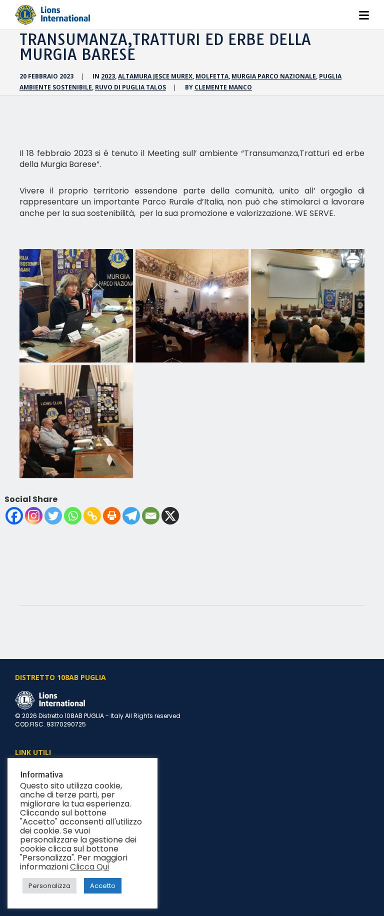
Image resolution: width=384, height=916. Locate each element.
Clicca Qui (89, 866)
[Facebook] (14, 515)
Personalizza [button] (49, 885)
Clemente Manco (223, 87)
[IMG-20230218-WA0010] (76, 421)
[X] (170, 515)
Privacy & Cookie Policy (49, 854)
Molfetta (212, 76)
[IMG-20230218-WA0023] (192, 305)
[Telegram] (131, 515)
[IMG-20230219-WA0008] (76, 305)
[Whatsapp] (73, 515)
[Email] (151, 515)
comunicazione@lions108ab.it (61, 842)
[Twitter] (53, 515)
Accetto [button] (103, 885)
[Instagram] (33, 515)
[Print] (111, 515)
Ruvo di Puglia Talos (130, 87)
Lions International (43, 770)
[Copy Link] (92, 515)
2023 (108, 76)
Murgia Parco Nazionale (274, 76)
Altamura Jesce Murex (155, 76)
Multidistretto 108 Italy (47, 782)
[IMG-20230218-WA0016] (307, 305)
